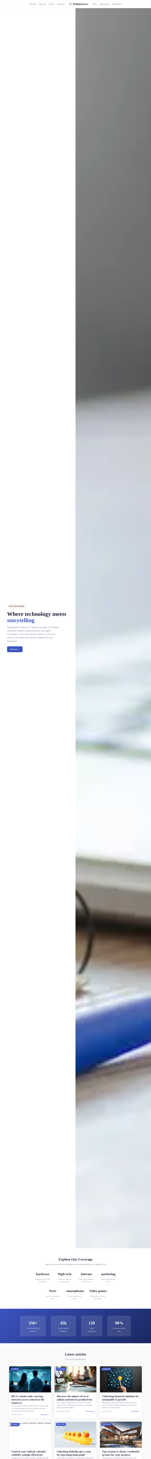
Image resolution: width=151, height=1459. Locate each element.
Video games (117, 4)
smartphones (104, 4)
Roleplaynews (78, 4)
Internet (51, 4)
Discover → (14, 649)
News (95, 4)
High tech (42, 4)
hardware (32, 4)
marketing (60, 4)
